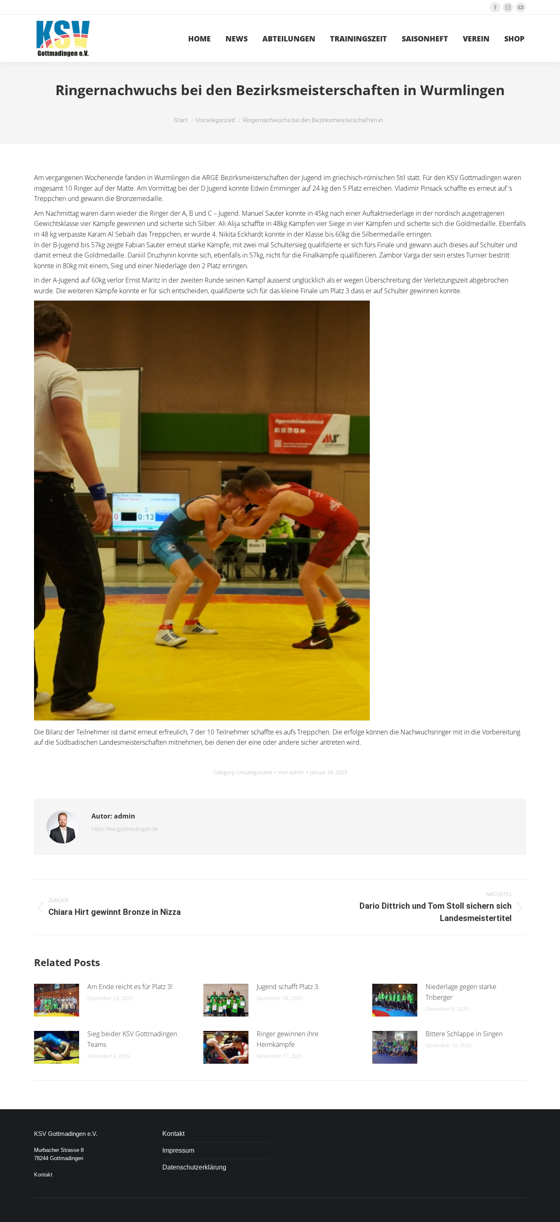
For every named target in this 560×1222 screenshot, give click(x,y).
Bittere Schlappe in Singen (464, 1033)
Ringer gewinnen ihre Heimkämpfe (288, 1039)
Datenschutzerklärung (194, 1167)
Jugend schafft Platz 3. (288, 986)
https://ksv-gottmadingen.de (124, 828)
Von (291, 772)
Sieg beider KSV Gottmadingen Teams (132, 1039)
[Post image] (56, 1000)
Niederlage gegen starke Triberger (461, 992)
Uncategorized (254, 772)
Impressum (178, 1150)
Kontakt (43, 1175)
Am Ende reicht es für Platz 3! (130, 986)
